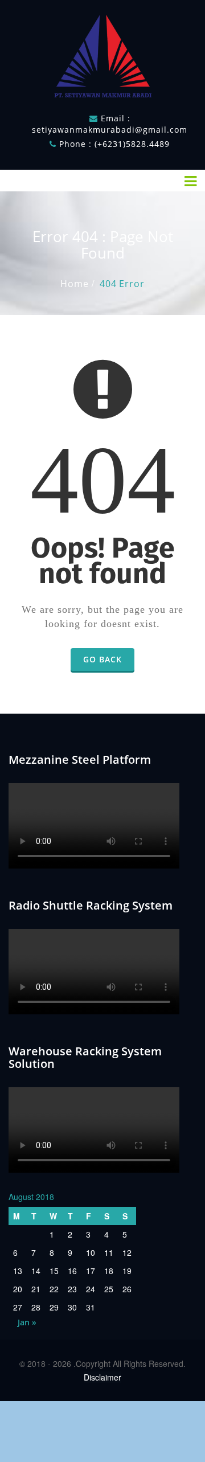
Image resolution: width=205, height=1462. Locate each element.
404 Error (122, 283)
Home (74, 283)
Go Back (102, 659)
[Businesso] (102, 53)
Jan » (27, 1322)
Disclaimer (102, 1377)
